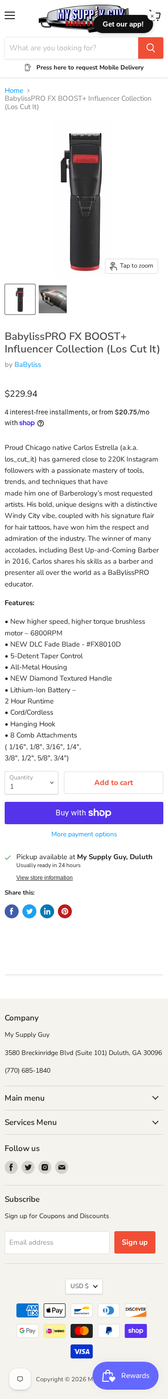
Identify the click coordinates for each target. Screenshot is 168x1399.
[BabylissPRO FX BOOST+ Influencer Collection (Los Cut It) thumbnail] (20, 299)
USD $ (79, 1286)
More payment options (84, 834)
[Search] (150, 48)
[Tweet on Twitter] (29, 911)
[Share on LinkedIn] (47, 911)
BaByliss (27, 364)
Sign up (135, 1242)
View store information (44, 878)
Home (14, 91)
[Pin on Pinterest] (65, 911)
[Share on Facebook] (12, 911)
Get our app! (123, 24)
